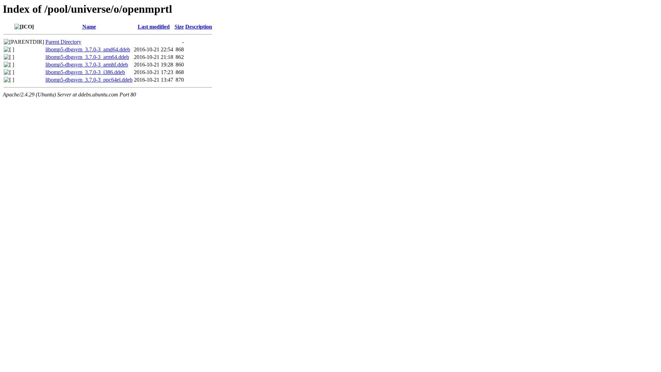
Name (89, 27)
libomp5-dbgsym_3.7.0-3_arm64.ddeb (87, 57)
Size (179, 27)
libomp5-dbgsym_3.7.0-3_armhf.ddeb (86, 65)
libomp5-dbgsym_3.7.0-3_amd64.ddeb (87, 49)
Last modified (154, 27)
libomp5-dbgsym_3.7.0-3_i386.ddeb (85, 72)
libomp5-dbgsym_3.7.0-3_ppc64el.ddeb (89, 80)
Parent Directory (63, 42)
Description (198, 27)
